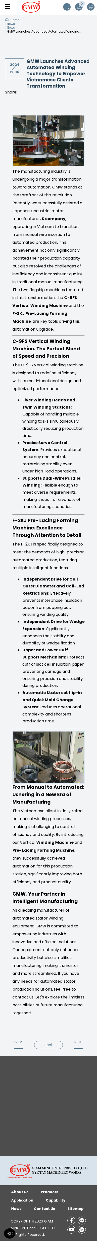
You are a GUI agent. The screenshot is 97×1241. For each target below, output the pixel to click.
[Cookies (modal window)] (9, 1233)
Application (22, 1200)
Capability (55, 1200)
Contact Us (44, 1208)
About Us (19, 1191)
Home (14, 20)
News (11, 24)
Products (49, 1191)
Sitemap (75, 1208)
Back (49, 1044)
